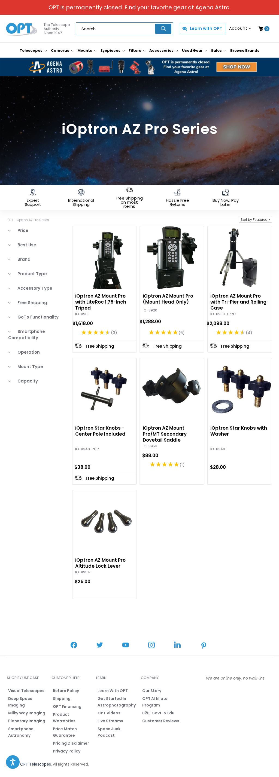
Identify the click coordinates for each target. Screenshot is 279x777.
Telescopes (31, 50)
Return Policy (66, 690)
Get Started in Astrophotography (117, 702)
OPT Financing (67, 706)
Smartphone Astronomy (21, 732)
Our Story (151, 690)
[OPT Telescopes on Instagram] (151, 646)
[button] (255, 220)
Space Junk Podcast (109, 732)
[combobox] (124, 28)
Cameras (60, 50)
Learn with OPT (206, 28)
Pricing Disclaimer (71, 743)
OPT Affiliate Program (155, 702)
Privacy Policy (66, 751)
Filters (135, 50)
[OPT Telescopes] (21, 29)
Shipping (62, 698)
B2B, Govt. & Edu (158, 713)
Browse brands (244, 50)
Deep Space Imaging (20, 702)
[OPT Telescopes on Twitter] (99, 646)
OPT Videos (109, 713)
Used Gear (193, 50)
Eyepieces (111, 50)
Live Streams (110, 721)
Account (238, 28)
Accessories (161, 50)
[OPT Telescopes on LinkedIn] (177, 645)
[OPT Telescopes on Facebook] (74, 646)
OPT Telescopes (35, 764)
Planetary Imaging (26, 721)
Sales (217, 50)
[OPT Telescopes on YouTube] (125, 646)
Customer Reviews (160, 721)
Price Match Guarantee (65, 732)
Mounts (85, 50)
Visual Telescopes (26, 690)
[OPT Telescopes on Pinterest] (204, 646)
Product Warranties (64, 718)
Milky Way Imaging (26, 713)
